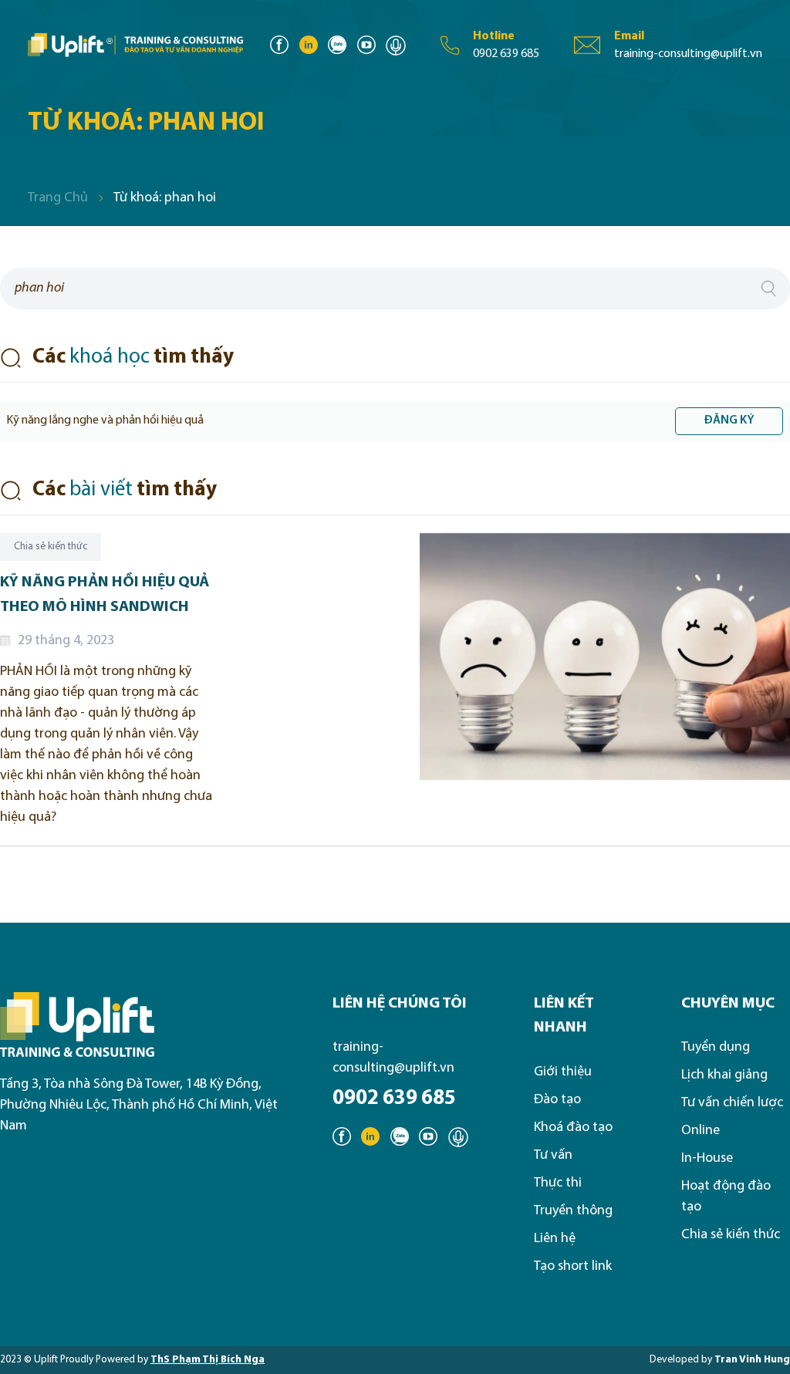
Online (700, 1130)
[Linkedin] (308, 45)
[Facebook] (279, 45)
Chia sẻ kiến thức (730, 1234)
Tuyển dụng (715, 1047)
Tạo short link (573, 1266)
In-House (707, 1158)
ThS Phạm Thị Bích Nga (207, 1360)
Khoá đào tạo (573, 1127)
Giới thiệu (563, 1072)
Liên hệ (555, 1238)
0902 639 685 (394, 1099)
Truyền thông (573, 1211)
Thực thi (558, 1183)
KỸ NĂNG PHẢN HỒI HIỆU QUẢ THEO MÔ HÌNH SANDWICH (104, 595)
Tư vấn (553, 1155)
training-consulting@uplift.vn (393, 1057)
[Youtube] (366, 45)
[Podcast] (396, 45)
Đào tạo (557, 1099)
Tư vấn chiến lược (732, 1102)
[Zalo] (337, 45)
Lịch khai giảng (724, 1075)
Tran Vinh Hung (752, 1360)
